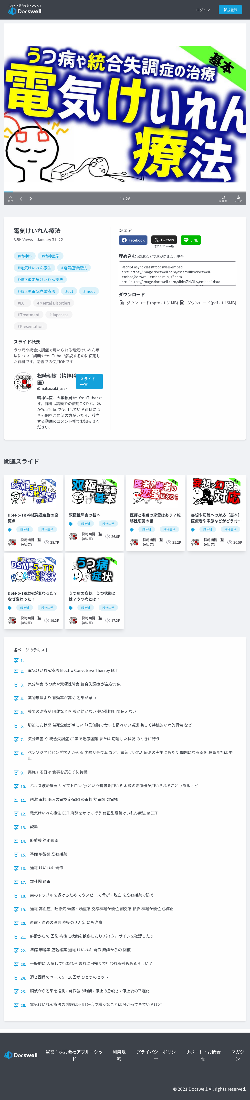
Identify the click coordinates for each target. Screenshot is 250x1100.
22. (23, 950)
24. (23, 978)
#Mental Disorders (53, 303)
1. (22, 660)
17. (23, 882)
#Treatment (29, 314)
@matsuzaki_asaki (52, 388)
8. (22, 753)
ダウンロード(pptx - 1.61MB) (152, 303)
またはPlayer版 (164, 246)
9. (22, 773)
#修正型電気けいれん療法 (40, 279)
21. (23, 937)
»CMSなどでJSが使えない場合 (160, 256)
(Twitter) (166, 239)
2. (22, 671)
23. (23, 964)
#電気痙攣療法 (74, 268)
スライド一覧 (88, 381)
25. (23, 991)
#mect (89, 291)
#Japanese (59, 314)
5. (22, 712)
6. (22, 726)
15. (23, 855)
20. (23, 923)
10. (23, 786)
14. (23, 841)
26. (23, 1005)
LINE (194, 240)
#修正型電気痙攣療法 (36, 291)
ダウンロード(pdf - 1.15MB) (211, 303)
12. (23, 814)
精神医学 (47, 529)
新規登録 (230, 9)
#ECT (22, 303)
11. (23, 800)
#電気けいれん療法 (34, 268)
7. (22, 739)
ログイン (203, 9)
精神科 (24, 529)
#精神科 (25, 256)
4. (22, 698)
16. (23, 868)
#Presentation (30, 326)
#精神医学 (51, 256)
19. (23, 909)
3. (22, 685)
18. (23, 896)
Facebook (137, 240)
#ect (69, 291)
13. (23, 827)
